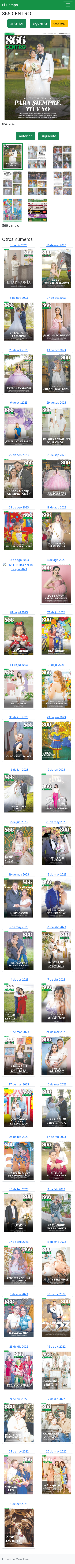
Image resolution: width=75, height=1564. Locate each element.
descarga (59, 23)
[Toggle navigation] (68, 4)
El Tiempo (10, 4)
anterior (16, 23)
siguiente (40, 23)
